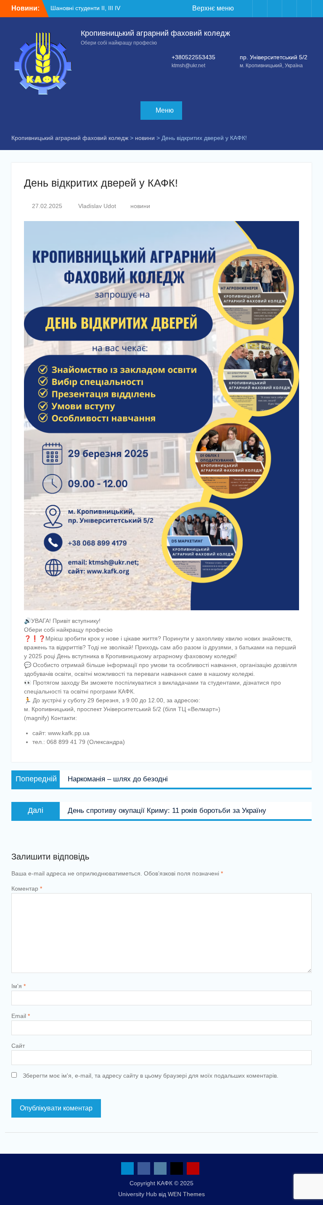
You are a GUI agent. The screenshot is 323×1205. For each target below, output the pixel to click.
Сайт (18, 1045)
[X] (289, 8)
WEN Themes (186, 1194)
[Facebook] (260, 8)
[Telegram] (245, 8)
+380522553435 (193, 57)
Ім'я (18, 986)
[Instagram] (274, 8)
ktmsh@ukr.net (188, 66)
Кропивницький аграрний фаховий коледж (155, 33)
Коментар (26, 888)
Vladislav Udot (97, 206)
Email (20, 1016)
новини (140, 206)
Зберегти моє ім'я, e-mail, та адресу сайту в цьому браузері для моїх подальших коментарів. (150, 1075)
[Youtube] (304, 8)
